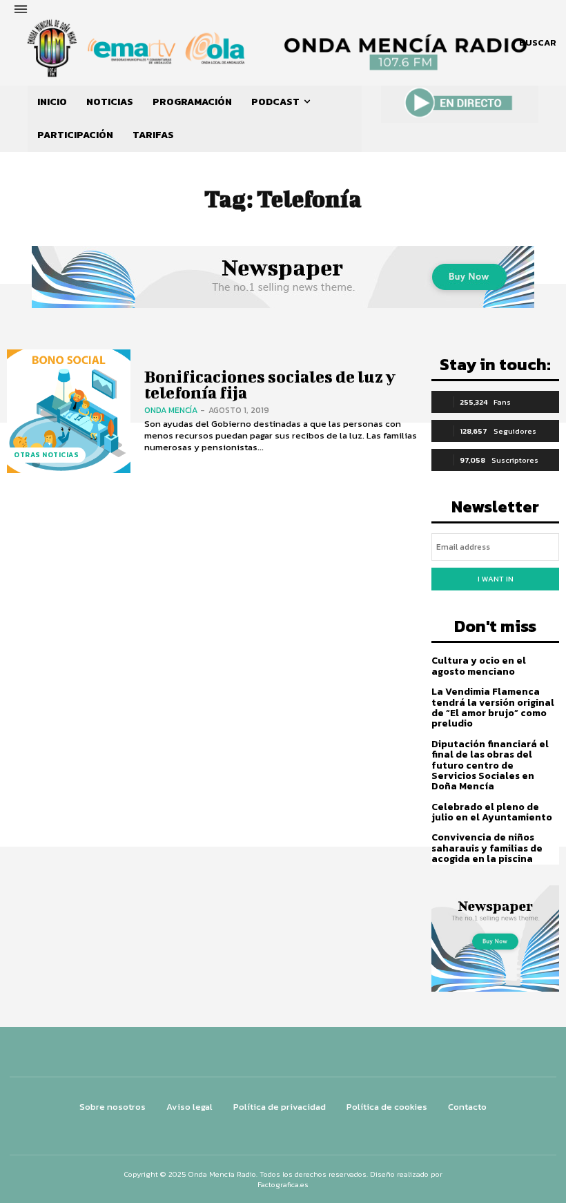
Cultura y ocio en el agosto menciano (478, 665)
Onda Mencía (170, 410)
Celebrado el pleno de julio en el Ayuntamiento (491, 812)
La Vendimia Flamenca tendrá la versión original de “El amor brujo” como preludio (492, 707)
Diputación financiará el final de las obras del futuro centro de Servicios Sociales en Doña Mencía (490, 765)
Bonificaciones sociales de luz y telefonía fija (270, 384)
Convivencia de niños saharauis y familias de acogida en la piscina (487, 848)
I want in (496, 578)
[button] (537, 42)
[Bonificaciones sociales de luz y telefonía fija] (68, 411)
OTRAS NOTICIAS (46, 455)
